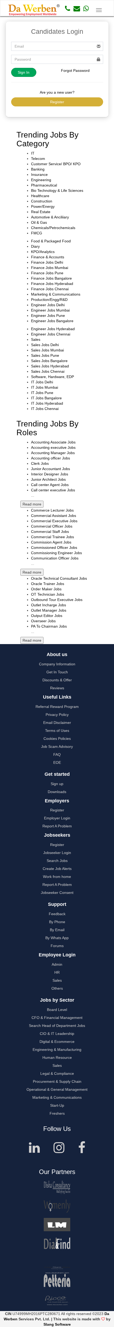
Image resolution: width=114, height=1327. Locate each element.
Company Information (57, 664)
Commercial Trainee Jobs (52, 537)
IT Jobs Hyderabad (47, 403)
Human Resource (57, 1057)
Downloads (57, 792)
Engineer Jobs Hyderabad (53, 329)
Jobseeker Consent (57, 892)
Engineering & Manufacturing (57, 1049)
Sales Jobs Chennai (47, 371)
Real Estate (40, 212)
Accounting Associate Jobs (53, 442)
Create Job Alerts (57, 868)
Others (57, 988)
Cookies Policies (57, 738)
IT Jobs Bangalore (46, 398)
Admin (57, 964)
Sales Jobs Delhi (45, 345)
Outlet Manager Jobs (48, 610)
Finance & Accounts (47, 257)
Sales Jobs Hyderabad (50, 366)
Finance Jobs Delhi (47, 262)
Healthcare (40, 196)
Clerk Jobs (40, 463)
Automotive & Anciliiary (50, 217)
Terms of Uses (57, 730)
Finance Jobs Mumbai (49, 268)
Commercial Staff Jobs (50, 531)
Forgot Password (75, 70)
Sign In (23, 72)
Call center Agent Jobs (50, 485)
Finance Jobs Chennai (50, 289)
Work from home (57, 876)
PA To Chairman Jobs (49, 626)
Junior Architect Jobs (48, 479)
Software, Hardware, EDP (52, 377)
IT (32, 153)
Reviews (57, 688)
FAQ (57, 754)
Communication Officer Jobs (54, 558)
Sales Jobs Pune (45, 355)
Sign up (57, 784)
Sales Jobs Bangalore (49, 361)
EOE (57, 762)
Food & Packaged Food (51, 241)
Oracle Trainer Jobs (47, 584)
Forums (57, 946)
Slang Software (57, 1324)
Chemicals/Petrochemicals (53, 228)
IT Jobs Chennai (45, 409)
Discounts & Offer (57, 680)
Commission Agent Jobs (51, 542)
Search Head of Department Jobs (57, 1025)
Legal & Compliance (57, 1073)
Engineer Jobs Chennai (50, 334)
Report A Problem (57, 826)
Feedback (57, 914)
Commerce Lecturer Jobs (52, 510)
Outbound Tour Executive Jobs (56, 600)
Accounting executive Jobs (53, 447)
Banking (38, 169)
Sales (35, 339)
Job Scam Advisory (57, 746)
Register (57, 102)
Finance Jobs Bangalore (51, 278)
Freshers (57, 1113)
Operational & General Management (57, 1089)
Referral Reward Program (57, 706)
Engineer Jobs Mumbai (50, 310)
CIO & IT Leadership (57, 1033)
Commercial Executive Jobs (54, 521)
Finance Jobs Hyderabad (52, 283)
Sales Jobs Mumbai (47, 350)
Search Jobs (57, 861)
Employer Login (57, 818)
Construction (41, 201)
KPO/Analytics (43, 252)
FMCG (36, 233)
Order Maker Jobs (46, 589)
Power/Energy (43, 206)
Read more (32, 504)
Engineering (41, 180)
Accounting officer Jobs (50, 458)
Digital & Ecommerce (57, 1041)
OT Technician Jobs (47, 594)
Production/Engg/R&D (49, 299)
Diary (35, 246)
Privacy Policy (57, 714)
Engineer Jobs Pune (48, 315)
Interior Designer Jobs (49, 474)
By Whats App (57, 938)
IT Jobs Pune (42, 393)
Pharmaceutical (44, 185)
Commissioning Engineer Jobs (56, 553)
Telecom (38, 158)
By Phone (57, 922)
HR (57, 972)
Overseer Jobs (43, 621)
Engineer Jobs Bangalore (52, 321)
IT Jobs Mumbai (44, 387)
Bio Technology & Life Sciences (57, 190)
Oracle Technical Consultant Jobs (59, 578)
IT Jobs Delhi (42, 382)
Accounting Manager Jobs (53, 453)
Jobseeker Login (57, 853)
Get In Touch (57, 672)
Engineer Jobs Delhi (48, 305)
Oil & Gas (39, 222)
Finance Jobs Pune (47, 273)
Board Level (57, 1009)
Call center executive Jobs (53, 490)
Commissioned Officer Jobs (54, 547)
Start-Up (57, 1105)
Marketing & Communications (55, 294)
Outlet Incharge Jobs (48, 605)
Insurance (39, 174)
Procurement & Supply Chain (57, 1081)
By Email (57, 930)
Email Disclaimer (57, 722)
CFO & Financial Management (57, 1017)
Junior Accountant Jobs (50, 469)
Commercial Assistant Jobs (53, 515)
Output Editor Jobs (46, 615)
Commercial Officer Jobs (51, 526)
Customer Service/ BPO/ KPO (56, 164)
